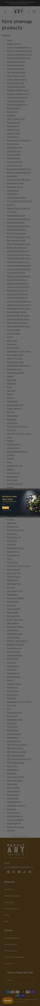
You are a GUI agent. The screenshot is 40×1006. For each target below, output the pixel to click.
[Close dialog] (39, 491)
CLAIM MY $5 (6, 507)
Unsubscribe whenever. (7, 510)
